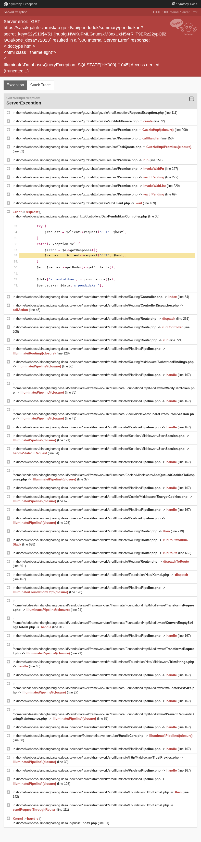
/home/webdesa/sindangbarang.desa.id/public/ (56, 823)
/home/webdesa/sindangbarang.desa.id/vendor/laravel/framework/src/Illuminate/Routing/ (89, 297)
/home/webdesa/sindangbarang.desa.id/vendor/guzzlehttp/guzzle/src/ (77, 121)
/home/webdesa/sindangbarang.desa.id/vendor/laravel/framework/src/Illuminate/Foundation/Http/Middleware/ (105, 662)
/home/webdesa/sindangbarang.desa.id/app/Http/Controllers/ (81, 216)
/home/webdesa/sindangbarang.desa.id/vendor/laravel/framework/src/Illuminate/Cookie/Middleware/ (102, 497)
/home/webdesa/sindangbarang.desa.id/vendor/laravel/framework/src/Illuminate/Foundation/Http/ (92, 575)
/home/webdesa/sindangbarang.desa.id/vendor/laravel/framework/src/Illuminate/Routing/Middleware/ (105, 362)
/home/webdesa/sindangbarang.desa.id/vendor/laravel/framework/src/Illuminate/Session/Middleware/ (100, 436)
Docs (186, 4)
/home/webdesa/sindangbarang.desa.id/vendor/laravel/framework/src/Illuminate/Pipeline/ (88, 349)
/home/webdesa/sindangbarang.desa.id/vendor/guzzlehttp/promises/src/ (77, 130)
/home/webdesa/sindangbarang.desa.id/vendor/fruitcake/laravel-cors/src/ (79, 736)
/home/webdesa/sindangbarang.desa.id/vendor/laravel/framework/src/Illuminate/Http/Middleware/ (97, 757)
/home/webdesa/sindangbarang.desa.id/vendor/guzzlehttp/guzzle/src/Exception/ (90, 112)
